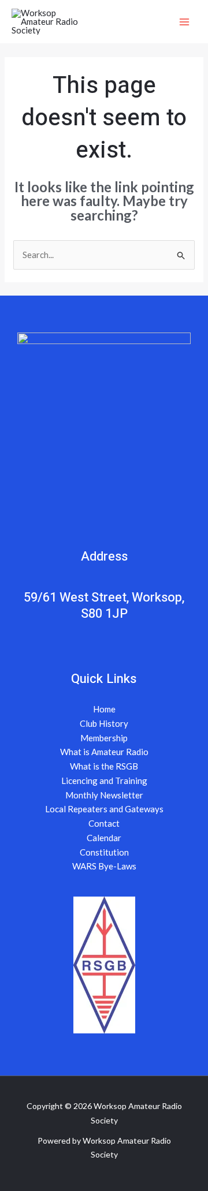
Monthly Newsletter (104, 795)
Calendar (104, 837)
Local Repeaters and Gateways (104, 809)
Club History (104, 723)
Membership (104, 738)
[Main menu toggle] (184, 21)
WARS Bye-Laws (104, 866)
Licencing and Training (104, 780)
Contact (104, 823)
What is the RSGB (104, 766)
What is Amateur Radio (104, 751)
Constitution (104, 852)
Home (104, 709)
